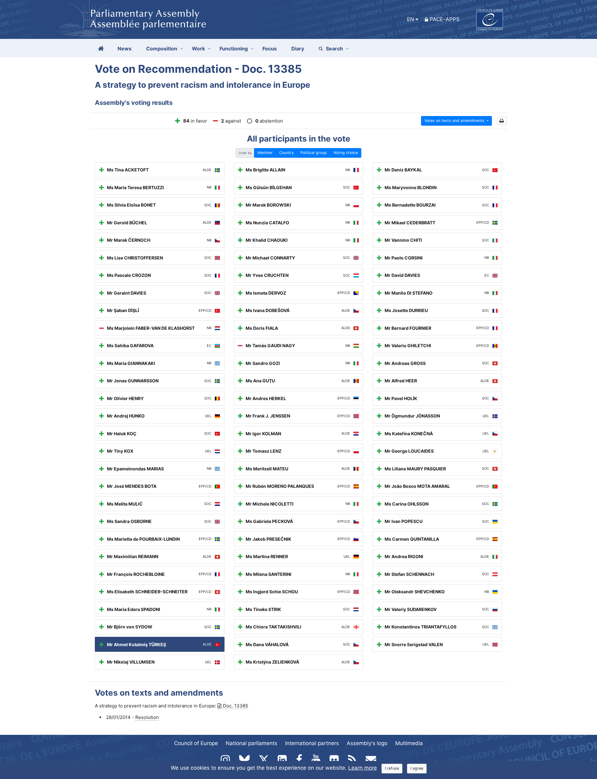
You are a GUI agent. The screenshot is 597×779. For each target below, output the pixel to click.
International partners (312, 743)
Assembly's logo (367, 743)
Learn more (362, 768)
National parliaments (251, 743)
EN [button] (410, 19)
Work (198, 48)
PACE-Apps (445, 19)
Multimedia (409, 743)
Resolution (147, 717)
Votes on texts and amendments (455, 120)
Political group (313, 152)
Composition (161, 48)
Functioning (234, 48)
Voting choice (345, 152)
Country (286, 152)
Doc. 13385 (235, 706)
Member (265, 152)
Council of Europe (196, 743)
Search (334, 48)
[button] (502, 121)
